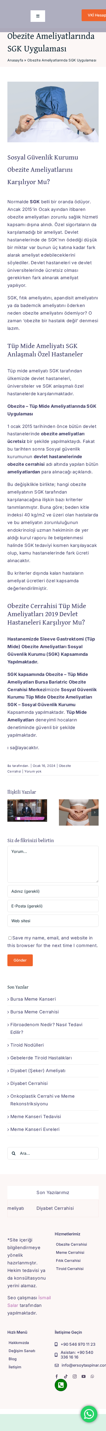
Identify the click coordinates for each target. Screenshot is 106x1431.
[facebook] (57, 1376)
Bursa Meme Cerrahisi (34, 1011)
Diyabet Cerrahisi (29, 1083)
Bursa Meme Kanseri (33, 999)
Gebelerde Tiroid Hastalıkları (41, 1057)
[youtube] (84, 1376)
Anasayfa (15, 60)
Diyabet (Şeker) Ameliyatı (38, 1070)
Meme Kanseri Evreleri (35, 1129)
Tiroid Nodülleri (27, 1045)
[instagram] (75, 1376)
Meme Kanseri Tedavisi (35, 1116)
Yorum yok (32, 771)
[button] (11, 812)
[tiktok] (66, 1376)
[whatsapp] (92, 1376)
